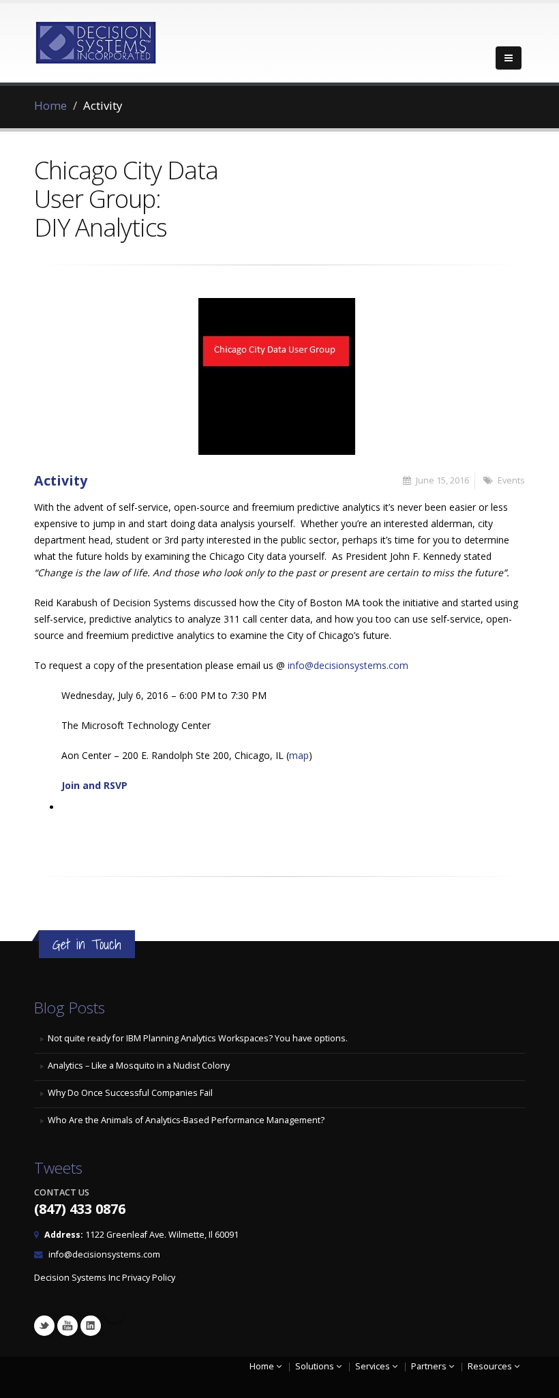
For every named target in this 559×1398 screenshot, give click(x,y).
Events (511, 480)
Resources (491, 1366)
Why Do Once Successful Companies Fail (130, 1093)
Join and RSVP (94, 785)
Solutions (315, 1366)
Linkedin (90, 1325)
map (299, 755)
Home (50, 105)
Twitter (44, 1325)
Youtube (67, 1325)
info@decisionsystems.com (348, 665)
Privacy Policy (148, 1277)
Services (373, 1366)
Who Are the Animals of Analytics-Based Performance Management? (186, 1120)
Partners (430, 1366)
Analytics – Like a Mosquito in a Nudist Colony (139, 1065)
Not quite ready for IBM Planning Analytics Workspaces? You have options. (198, 1038)
